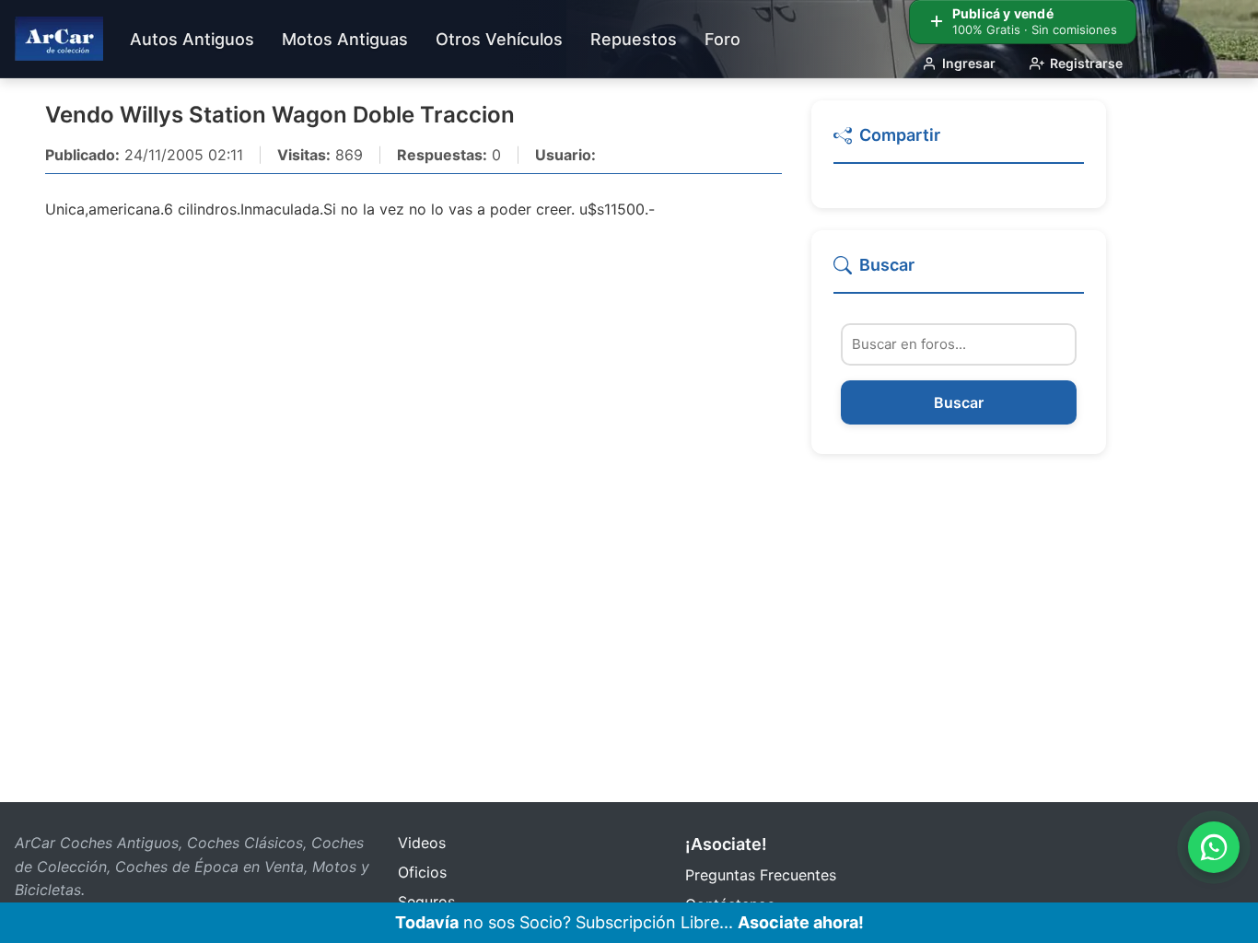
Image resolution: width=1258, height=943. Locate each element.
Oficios (422, 872)
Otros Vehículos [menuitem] (499, 39)
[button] (958, 143)
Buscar (959, 403)
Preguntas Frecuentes (760, 875)
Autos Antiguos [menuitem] (192, 39)
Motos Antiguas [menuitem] (345, 39)
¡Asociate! (726, 844)
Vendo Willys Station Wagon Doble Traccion (280, 114)
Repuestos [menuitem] (633, 39)
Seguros (426, 901)
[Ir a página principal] (59, 38)
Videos (422, 842)
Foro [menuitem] (722, 39)
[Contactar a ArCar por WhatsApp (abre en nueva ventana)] (1214, 847)
